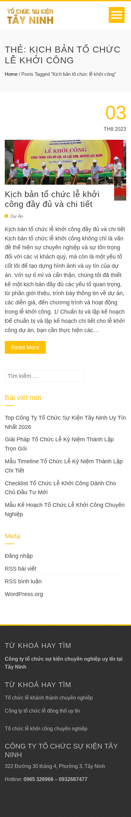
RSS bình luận (23, 581)
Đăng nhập (19, 556)
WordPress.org (24, 594)
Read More (25, 347)
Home (11, 74)
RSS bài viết (20, 568)
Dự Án (16, 216)
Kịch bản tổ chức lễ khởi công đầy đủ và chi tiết (52, 199)
